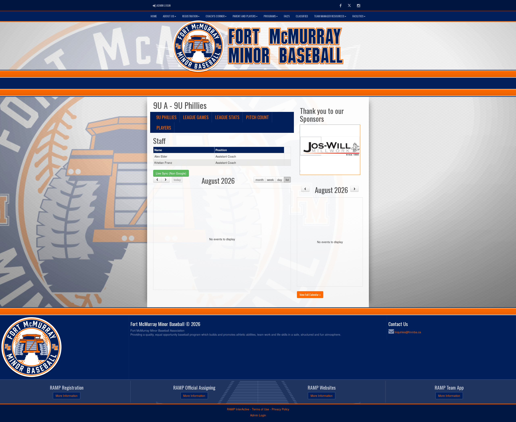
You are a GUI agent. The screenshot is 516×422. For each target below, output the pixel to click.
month (260, 180)
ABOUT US (168, 16)
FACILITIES (357, 16)
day (279, 180)
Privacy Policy (280, 409)
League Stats (227, 117)
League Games (196, 117)
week (270, 180)
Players (164, 127)
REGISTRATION (190, 16)
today (177, 180)
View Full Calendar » (310, 294)
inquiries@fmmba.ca (408, 332)
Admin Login (258, 415)
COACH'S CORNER (215, 16)
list (287, 180)
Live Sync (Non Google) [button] (171, 173)
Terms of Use (260, 409)
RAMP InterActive (238, 409)
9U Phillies (166, 117)
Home (154, 16)
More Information (67, 396)
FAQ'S (287, 16)
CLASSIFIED (302, 16)
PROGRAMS (270, 16)
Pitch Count (257, 117)
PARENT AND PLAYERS (244, 16)
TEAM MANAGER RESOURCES (329, 16)
